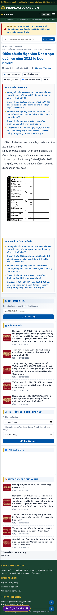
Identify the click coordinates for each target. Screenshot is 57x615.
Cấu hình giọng (32, 74)
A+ (48, 14)
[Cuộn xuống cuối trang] (51, 609)
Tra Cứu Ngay (30, 441)
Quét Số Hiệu (30, 317)
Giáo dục (47, 68)
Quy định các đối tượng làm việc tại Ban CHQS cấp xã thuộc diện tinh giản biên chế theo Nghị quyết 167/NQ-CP (28, 105)
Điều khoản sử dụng (9, 583)
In (47, 80)
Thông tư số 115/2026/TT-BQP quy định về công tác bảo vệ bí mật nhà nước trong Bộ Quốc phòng (32, 385)
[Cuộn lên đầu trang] (51, 602)
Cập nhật (38, 68)
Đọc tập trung (12, 80)
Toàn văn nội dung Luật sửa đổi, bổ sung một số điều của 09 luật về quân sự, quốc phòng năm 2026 (31, 352)
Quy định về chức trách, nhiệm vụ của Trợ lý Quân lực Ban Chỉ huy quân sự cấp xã (27, 122)
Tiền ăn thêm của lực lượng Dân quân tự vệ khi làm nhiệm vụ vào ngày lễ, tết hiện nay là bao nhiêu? (32, 517)
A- (44, 14)
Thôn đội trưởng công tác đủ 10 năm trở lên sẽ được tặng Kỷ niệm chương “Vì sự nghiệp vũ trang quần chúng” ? (29, 114)
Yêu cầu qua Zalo (32, 79)
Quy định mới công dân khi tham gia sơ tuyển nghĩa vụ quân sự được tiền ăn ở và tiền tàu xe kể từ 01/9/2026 (33, 542)
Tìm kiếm (49, 39)
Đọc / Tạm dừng (13, 74)
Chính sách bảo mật (9, 587)
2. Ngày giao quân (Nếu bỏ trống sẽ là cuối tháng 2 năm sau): (26, 428)
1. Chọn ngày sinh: (10, 417)
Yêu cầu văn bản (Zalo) (11, 591)
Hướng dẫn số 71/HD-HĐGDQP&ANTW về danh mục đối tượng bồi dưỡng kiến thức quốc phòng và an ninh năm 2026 (29, 95)
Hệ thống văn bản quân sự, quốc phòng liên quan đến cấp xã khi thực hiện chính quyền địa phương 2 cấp (28, 29)
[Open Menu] (53, 14)
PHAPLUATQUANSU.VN (22, 7)
